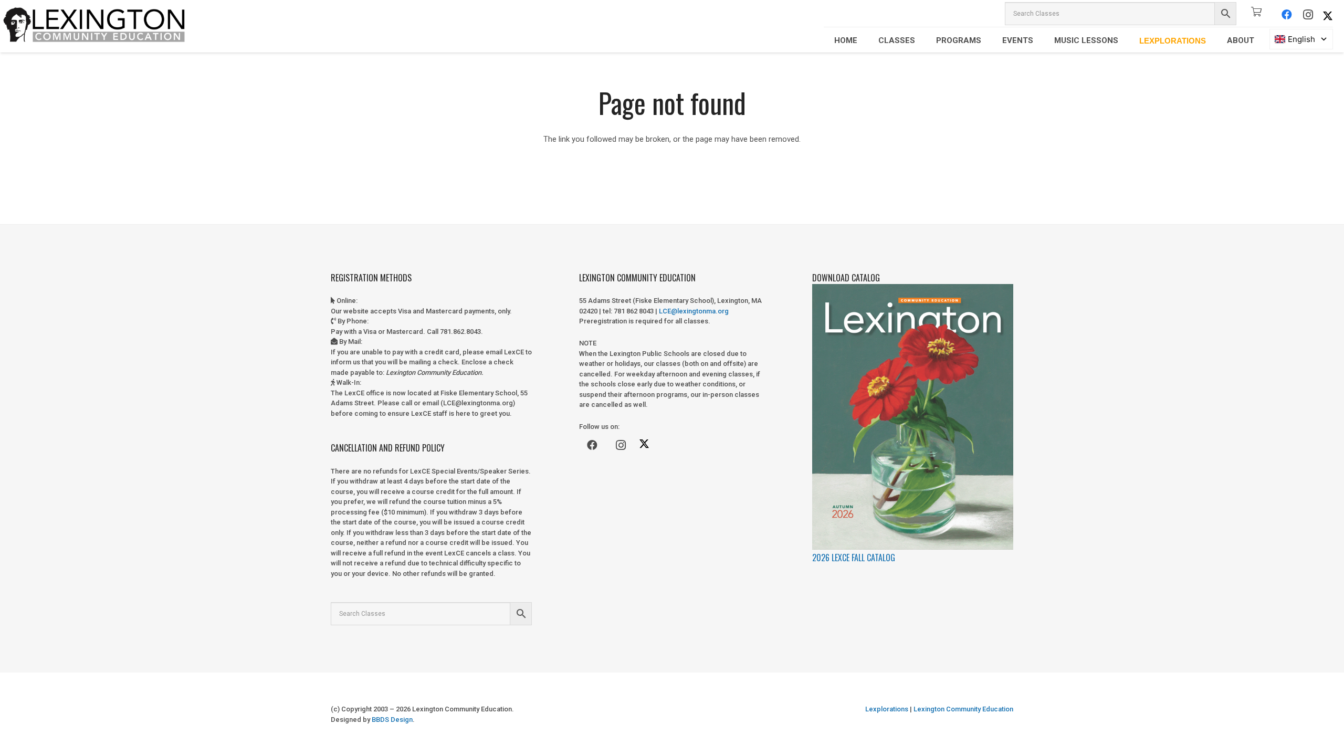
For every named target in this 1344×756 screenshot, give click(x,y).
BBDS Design (392, 719)
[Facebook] (1286, 14)
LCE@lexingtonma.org (694, 311)
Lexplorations (886, 709)
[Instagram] (1307, 14)
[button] (865, 40)
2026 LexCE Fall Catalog (853, 557)
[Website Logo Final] (94, 26)
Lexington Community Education (962, 709)
